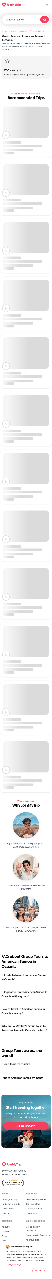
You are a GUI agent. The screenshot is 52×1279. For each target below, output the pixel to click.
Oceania (23, 31)
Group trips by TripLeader (38, 1235)
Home (4, 31)
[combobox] (22, 19)
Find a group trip (9, 1199)
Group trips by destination (33, 1228)
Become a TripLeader (36, 1199)
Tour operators (33, 1204)
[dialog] (26, 1259)
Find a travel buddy (11, 1204)
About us (6, 1226)
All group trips (32, 1239)
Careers (5, 1231)
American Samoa (37, 31)
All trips (14, 31)
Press (4, 1236)
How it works (8, 1208)
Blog (4, 1240)
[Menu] (47, 4)
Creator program (34, 1208)
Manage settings (13, 1264)
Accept (38, 1270)
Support (6, 1213)
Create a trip (31, 1213)
